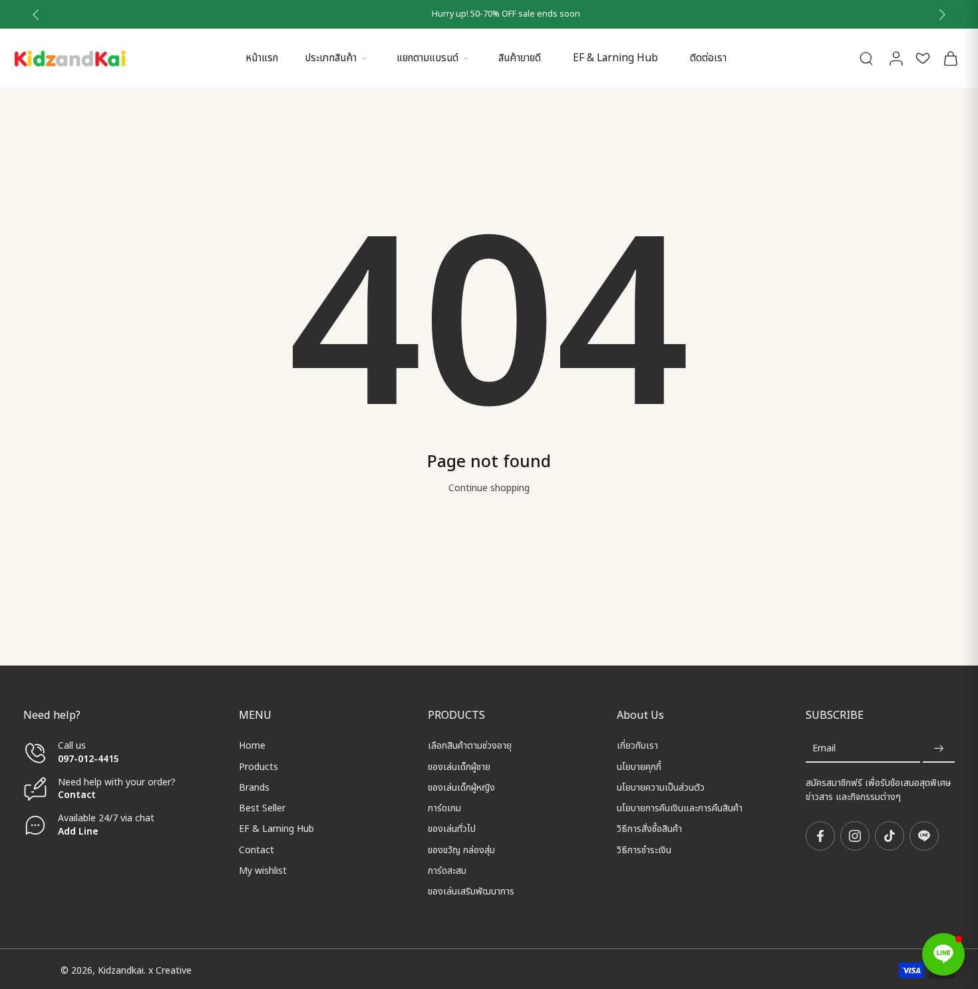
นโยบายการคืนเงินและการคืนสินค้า (679, 808)
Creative (174, 970)
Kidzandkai (121, 970)
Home (252, 745)
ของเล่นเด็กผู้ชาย (459, 766)
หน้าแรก (261, 58)
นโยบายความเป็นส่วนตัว (661, 787)
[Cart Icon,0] (950, 58)
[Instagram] (855, 836)
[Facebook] (820, 836)
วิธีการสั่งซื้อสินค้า (649, 829)
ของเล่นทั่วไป (452, 829)
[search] (866, 58)
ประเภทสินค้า (331, 58)
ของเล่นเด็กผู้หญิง (461, 787)
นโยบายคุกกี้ (639, 766)
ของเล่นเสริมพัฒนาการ (471, 891)
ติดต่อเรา (708, 58)
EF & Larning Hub (615, 58)
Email (824, 748)
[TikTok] (889, 836)
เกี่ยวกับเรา (637, 745)
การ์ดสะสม (447, 871)
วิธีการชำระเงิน (644, 849)
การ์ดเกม (444, 808)
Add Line (78, 831)
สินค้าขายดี (519, 58)
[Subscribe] (939, 748)
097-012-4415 (90, 758)
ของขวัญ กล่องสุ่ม (461, 849)
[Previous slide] (36, 15)
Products (258, 766)
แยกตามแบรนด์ (427, 58)
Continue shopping (489, 488)
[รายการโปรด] (922, 58)
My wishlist (263, 871)
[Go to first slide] (942, 15)
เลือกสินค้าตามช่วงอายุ (470, 745)
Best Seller (262, 808)
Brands (254, 787)
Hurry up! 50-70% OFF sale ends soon (489, 14)
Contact (77, 795)
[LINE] (924, 836)
